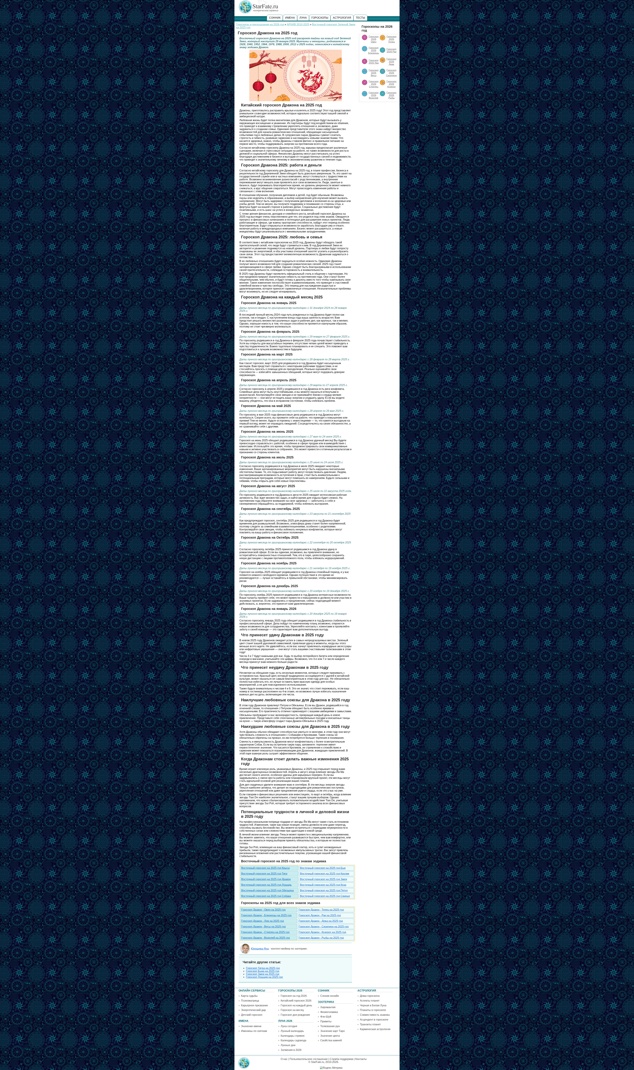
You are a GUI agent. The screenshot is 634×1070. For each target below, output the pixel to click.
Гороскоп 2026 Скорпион (391, 73)
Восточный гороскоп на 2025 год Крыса (265, 868)
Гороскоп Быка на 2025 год (262, 971)
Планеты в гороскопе (373, 1010)
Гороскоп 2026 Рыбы (391, 95)
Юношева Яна (260, 948)
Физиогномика (329, 1012)
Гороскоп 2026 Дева (391, 61)
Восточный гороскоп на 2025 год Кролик (324, 873)
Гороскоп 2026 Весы (374, 73)
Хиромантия (327, 1007)
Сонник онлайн (329, 995)
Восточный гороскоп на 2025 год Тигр (264, 873)
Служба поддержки (341, 1059)
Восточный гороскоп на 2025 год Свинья (325, 896)
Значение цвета (330, 1035)
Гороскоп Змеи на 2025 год (262, 974)
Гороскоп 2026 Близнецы (373, 50)
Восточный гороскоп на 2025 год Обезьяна (267, 890)
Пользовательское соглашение (309, 1059)
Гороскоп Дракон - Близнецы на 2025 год (266, 915)
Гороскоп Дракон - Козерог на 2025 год (322, 932)
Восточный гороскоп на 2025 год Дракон (266, 879)
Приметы (326, 1021)
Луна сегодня (289, 1026)
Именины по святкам (254, 1031)
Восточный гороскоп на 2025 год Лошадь (266, 884)
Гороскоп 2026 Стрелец (374, 84)
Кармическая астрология (375, 1029)
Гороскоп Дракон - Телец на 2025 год (321, 909)
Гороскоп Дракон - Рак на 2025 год (320, 915)
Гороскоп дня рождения (295, 1014)
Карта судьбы (249, 995)
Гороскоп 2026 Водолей (374, 95)
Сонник (275, 17)
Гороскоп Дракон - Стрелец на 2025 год (265, 932)
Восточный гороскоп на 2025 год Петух (324, 890)
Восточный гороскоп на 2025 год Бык (323, 868)
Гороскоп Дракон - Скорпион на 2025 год (324, 926)
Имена (290, 17)
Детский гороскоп (251, 1014)
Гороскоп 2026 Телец (391, 39)
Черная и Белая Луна (373, 1005)
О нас (284, 1059)
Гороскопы (319, 17)
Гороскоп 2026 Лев (374, 61)
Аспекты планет (369, 1000)
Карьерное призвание (254, 1005)
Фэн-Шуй (325, 1016)
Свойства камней (331, 1040)
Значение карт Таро (332, 1031)
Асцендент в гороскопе (374, 1019)
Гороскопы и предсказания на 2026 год (260, 24)
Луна (303, 17)
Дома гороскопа (370, 995)
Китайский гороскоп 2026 (296, 1000)
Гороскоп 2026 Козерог (391, 84)
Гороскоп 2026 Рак (391, 50)
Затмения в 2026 (291, 1050)
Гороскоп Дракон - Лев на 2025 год (262, 921)
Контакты (361, 1059)
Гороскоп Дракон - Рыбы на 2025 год (321, 937)
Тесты (360, 17)
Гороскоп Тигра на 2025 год (263, 968)
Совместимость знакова (375, 1014)
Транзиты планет (370, 1024)
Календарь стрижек (292, 1035)
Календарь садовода (293, 1040)
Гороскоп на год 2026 (294, 995)
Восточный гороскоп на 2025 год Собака (266, 896)
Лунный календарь (292, 1031)
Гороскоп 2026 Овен (374, 39)
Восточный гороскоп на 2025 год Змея (323, 879)
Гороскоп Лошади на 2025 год (264, 977)
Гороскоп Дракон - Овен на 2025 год (263, 909)
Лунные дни (288, 1045)
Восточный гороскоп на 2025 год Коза (323, 884)
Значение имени (251, 1026)
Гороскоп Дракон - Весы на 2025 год (263, 926)
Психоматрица (250, 1000)
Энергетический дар (253, 1010)
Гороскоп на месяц (292, 1010)
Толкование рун (330, 1026)
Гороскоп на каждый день (296, 1005)
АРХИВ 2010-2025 (298, 24)
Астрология (342, 17)
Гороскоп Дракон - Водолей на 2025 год (265, 937)
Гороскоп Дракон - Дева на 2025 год (321, 921)
